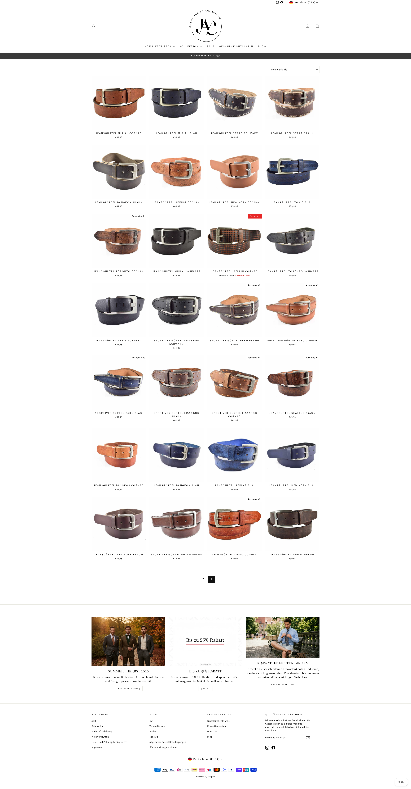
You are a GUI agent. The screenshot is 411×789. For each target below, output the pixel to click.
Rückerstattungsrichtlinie (163, 747)
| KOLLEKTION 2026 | (128, 688)
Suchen (153, 731)
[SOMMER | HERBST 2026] (128, 641)
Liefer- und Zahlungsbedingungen (109, 742)
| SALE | (205, 688)
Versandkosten (157, 726)
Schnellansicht (119, 126)
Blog (262, 46)
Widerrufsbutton (100, 737)
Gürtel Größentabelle (218, 721)
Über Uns (212, 731)
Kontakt (153, 737)
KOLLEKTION (189, 46)
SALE (210, 46)
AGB (94, 721)
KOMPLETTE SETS (158, 46)
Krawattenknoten (282, 684)
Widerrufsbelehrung (102, 731)
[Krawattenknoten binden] (282, 637)
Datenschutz (98, 726)
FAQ (151, 721)
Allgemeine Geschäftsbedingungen (167, 742)
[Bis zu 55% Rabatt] (205, 641)
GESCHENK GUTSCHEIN (236, 46)
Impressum (97, 747)
